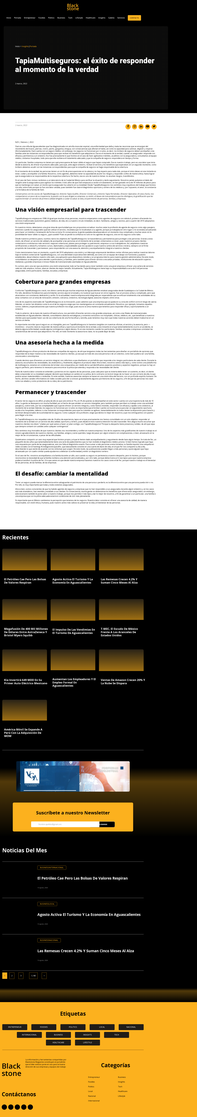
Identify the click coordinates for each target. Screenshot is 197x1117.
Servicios (121, 18)
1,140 (33, 975)
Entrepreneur (29, 18)
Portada (17, 18)
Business (61, 18)
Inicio (8, 18)
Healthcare (90, 18)
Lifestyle (79, 18)
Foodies (41, 18)
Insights (101, 18)
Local (51, 904)
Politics (51, 18)
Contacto (134, 18)
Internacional (56, 867)
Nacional (53, 940)
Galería (111, 18)
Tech (70, 18)
